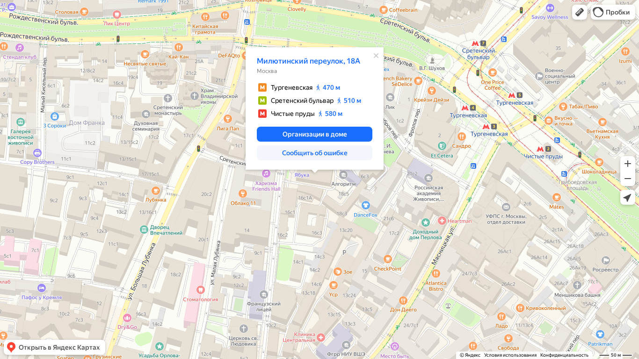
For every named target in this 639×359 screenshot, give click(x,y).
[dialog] (315, 108)
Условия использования (510, 355)
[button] (579, 12)
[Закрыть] (376, 55)
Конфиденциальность (564, 355)
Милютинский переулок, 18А (308, 61)
